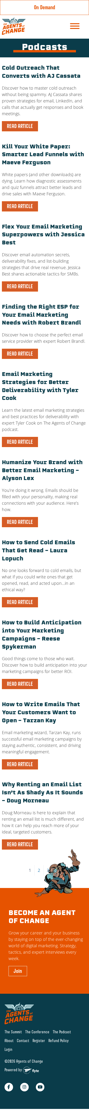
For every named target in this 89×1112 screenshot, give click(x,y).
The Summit (13, 1032)
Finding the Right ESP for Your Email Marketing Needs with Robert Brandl (41, 315)
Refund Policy (58, 1040)
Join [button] (18, 971)
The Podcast (62, 1032)
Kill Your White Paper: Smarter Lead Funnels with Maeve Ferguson (43, 155)
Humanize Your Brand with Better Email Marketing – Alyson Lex (42, 471)
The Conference (37, 1032)
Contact (23, 1040)
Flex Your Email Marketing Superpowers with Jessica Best (43, 235)
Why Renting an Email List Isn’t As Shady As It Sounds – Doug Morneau (42, 793)
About (9, 1040)
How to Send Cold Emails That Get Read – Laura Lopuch (38, 551)
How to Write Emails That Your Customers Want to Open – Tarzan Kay (41, 713)
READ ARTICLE (20, 126)
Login (8, 1049)
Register (39, 1040)
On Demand (44, 7)
